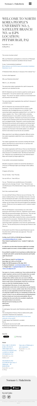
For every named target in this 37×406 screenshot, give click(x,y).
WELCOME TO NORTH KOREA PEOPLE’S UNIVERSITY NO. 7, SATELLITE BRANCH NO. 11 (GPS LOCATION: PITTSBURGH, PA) (9, 349)
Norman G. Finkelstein (14, 4)
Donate (6, 388)
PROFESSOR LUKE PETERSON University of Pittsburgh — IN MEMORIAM (9, 363)
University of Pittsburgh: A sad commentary (26, 346)
